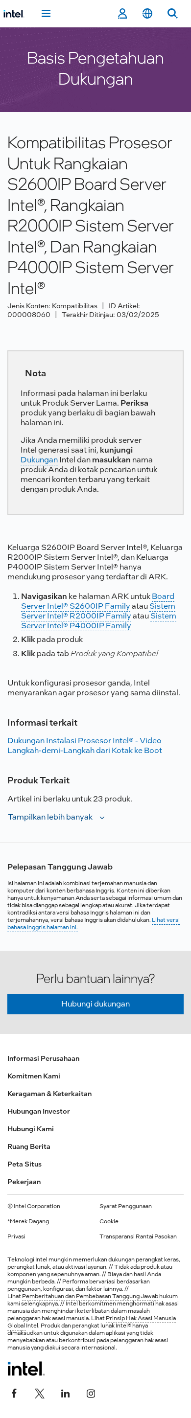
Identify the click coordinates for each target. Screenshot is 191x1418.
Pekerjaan (24, 1181)
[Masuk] (122, 13)
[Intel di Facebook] (14, 1392)
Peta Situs (24, 1164)
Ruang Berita (28, 1146)
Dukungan (39, 460)
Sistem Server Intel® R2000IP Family (98, 611)
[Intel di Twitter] (40, 1392)
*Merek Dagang (28, 1221)
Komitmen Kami (33, 1076)
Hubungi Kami (30, 1128)
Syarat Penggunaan (125, 1206)
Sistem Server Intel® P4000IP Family (98, 621)
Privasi (16, 1236)
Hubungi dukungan (95, 1004)
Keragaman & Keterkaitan (49, 1093)
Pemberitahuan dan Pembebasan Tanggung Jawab (90, 1296)
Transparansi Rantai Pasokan (138, 1236)
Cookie (109, 1221)
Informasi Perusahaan (43, 1058)
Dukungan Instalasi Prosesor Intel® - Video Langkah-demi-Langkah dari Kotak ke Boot (84, 745)
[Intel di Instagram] (90, 1392)
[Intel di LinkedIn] (65, 1392)
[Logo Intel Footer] (26, 1368)
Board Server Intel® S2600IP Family (97, 601)
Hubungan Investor (38, 1111)
